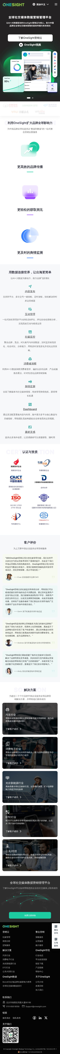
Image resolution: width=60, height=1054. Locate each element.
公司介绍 (39, 982)
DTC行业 (6, 967)
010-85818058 (11, 1006)
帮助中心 (39, 971)
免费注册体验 (30, 915)
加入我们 (39, 990)
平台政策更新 (41, 959)
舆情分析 (6, 941)
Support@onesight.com (34, 1006)
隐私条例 (16, 1018)
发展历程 (39, 986)
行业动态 (39, 955)
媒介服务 (39, 945)
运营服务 (39, 941)
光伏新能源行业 (9, 963)
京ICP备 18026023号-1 (48, 1049)
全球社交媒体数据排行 (12, 986)
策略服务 (39, 937)
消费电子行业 (8, 959)
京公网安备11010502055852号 (31, 1052)
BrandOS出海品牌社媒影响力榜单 (17, 982)
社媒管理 (6, 937)
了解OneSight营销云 (30, 37)
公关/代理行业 (9, 971)
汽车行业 (6, 955)
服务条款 (6, 1018)
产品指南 (39, 967)
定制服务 (6, 945)
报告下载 (39, 963)
